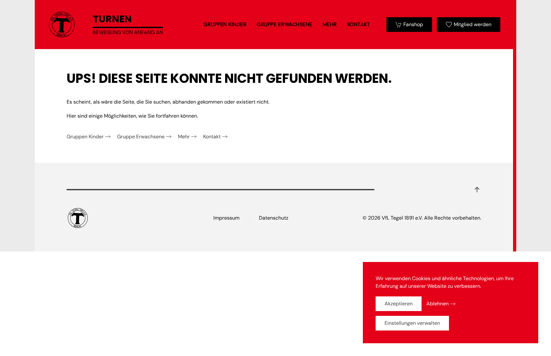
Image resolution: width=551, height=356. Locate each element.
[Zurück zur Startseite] (62, 24)
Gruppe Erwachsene (141, 136)
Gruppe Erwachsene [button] (284, 24)
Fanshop (413, 24)
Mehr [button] (330, 24)
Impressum (226, 217)
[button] (477, 189)
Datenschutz (273, 217)
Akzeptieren (399, 303)
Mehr (184, 136)
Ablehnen (437, 303)
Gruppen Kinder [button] (224, 24)
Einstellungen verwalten (412, 323)
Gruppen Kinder (85, 136)
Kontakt (358, 24)
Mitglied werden (472, 24)
